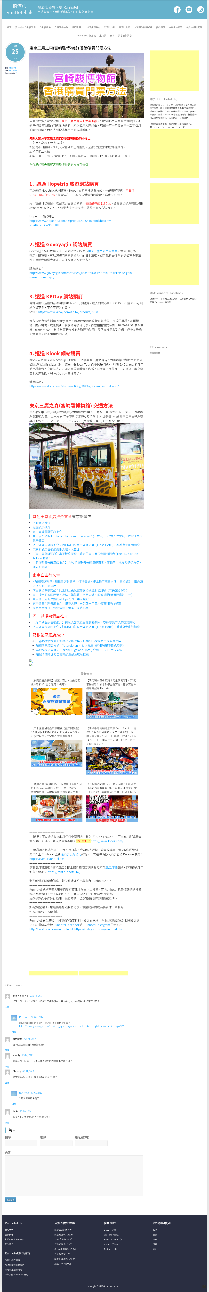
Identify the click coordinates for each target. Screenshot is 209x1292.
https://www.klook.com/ (107, 841)
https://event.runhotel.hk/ (46, 858)
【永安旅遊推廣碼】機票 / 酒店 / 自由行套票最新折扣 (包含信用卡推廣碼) (55, 682)
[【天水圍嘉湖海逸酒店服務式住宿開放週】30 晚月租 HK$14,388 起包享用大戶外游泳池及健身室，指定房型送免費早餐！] (56, 765)
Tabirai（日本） (111, 1249)
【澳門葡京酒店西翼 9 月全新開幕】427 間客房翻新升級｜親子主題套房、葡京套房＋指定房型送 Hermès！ (111, 684)
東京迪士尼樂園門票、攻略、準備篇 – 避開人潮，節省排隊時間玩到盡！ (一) (82, 594)
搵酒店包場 (124, 27)
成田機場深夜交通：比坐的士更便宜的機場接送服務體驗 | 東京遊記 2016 (80, 590)
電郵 (43, 1137)
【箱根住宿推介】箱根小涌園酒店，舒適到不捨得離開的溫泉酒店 (78, 641)
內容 (8, 1152)
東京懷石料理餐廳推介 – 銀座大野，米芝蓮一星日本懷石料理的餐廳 (77, 603)
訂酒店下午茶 (93, 27)
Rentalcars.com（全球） (115, 1239)
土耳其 (102, 35)
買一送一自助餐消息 (25, 27)
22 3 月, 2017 (36, 995)
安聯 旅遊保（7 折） (63, 1244)
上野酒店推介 (41, 523)
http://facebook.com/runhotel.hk (51, 929)
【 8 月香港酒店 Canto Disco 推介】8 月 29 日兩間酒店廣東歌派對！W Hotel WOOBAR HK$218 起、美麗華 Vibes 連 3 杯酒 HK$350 (111, 788)
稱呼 (8, 1137)
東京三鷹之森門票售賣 (102, 251)
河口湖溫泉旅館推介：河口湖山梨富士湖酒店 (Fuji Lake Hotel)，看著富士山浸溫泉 (86, 545)
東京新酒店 (81, 516)
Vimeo (200, 9)
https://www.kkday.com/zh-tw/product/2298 (68, 312)
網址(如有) (82, 1137)
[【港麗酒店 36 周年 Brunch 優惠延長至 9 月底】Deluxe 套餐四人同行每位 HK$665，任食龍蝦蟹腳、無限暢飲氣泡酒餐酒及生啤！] (56, 821)
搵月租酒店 (77, 27)
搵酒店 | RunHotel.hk (109, 1286)
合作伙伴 (9, 1234)
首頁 (9, 27)
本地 (155, 1249)
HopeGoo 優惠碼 (86, 35)
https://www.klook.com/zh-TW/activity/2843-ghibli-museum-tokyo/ (74, 386)
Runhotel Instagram (97, 925)
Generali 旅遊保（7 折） (65, 1249)
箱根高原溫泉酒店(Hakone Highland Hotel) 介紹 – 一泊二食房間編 (79, 650)
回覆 (7, 1007)
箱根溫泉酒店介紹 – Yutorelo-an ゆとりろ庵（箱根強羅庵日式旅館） (81, 645)
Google (188, 9)
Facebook (177, 9)
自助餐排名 (45, 27)
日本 (112, 35)
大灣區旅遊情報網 (143, 27)
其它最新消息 (125, 35)
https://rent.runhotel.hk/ (64, 872)
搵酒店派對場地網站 (14, 1264)
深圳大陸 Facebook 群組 (16, 1274)
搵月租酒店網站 (12, 1259)
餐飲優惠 (160, 27)
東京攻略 (12, 67)
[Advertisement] (53, 954)
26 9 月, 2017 (29, 1038)
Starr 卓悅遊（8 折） (64, 1239)
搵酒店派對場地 (71, 854)
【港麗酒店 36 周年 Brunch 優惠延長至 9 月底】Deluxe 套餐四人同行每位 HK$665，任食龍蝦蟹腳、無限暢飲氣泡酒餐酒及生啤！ (56, 788)
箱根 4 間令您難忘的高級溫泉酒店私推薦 (62, 654)
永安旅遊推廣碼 (194, 27)
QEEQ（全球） (111, 1229)
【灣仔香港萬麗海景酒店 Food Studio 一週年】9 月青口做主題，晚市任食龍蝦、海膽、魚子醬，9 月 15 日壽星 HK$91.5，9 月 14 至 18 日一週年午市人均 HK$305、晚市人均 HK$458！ (111, 736)
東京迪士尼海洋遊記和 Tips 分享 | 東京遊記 (61, 599)
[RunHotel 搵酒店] (19, 14)
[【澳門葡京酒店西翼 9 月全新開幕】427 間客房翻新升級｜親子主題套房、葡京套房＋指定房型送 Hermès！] (112, 717)
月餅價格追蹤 (61, 27)
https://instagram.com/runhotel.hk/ (98, 929)
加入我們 (9, 1244)
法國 (155, 1244)
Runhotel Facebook (67, 925)
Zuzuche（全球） (112, 1234)
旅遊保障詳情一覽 (62, 1263)
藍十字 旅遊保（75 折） (65, 1258)
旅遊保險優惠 (175, 27)
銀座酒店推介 (41, 527)
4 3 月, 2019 (28, 1071)
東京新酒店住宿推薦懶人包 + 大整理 (56, 549)
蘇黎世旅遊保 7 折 (62, 1229)
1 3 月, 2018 (27, 1055)
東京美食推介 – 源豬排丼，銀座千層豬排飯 (60, 608)
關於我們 (9, 1229)
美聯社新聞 (155, 353)
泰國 (155, 1239)
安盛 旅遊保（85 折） (64, 1234)
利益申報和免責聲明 (14, 1239)
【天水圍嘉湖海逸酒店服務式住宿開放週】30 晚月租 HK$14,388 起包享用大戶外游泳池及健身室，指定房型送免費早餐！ (56, 732)
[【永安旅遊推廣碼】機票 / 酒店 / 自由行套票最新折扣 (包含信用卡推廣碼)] (56, 713)
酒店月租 (111, 867)
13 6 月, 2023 (26, 1111)
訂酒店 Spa (109, 27)
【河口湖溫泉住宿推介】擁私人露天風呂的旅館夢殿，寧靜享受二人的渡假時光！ (85, 622)
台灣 (155, 1234)
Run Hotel (13, 70)
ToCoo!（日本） (111, 1244)
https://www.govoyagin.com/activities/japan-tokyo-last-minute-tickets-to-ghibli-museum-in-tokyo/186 (71, 1026)
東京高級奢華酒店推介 (47, 531)
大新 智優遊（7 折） (63, 1253)
